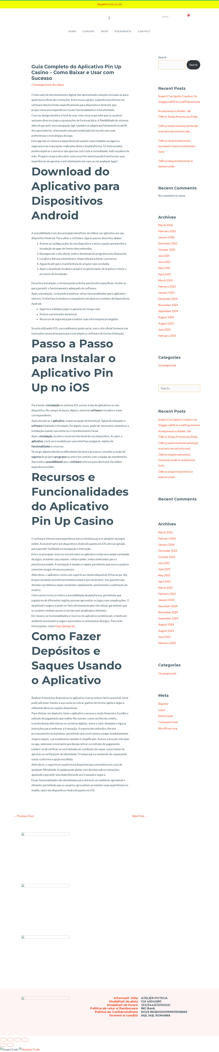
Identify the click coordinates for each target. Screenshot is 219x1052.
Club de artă (115, 4)
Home (72, 31)
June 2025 (164, 262)
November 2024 (168, 305)
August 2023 (166, 323)
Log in (161, 710)
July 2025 (164, 255)
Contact (144, 31)
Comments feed (168, 722)
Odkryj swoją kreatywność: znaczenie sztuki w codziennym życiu (176, 146)
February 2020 (167, 335)
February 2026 (167, 231)
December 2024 (167, 299)
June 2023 (164, 329)
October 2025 (166, 249)
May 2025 (164, 268)
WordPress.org (167, 728)
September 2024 (168, 311)
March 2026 (165, 225)
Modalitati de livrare (122, 1005)
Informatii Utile (126, 998)
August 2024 (166, 317)
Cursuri (88, 31)
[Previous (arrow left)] (3, 1045)
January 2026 (166, 237)
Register (163, 703)
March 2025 (165, 280)
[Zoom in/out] (3, 1039)
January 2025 (166, 292)
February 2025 (167, 286)
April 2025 (164, 274)
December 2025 (167, 243)
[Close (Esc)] (25, 1039)
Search (162, 57)
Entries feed (165, 716)
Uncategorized (42, 84)
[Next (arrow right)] (10, 1045)
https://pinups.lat (65, 626)
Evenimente (123, 31)
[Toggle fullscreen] (10, 1039)
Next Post (140, 816)
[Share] (17, 1039)
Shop (104, 31)
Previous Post (24, 816)
